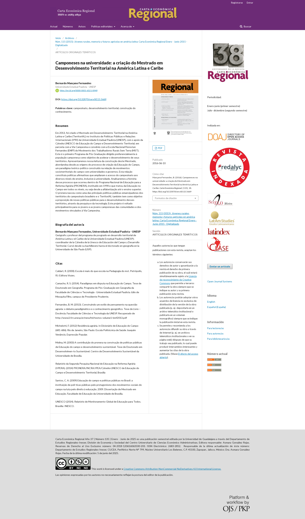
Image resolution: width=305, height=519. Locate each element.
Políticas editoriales (102, 26)
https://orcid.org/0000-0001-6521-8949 (78, 90)
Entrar (250, 2)
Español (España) (216, 306)
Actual (53, 26)
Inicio (58, 38)
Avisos (82, 26)
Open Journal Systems (219, 281)
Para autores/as (215, 333)
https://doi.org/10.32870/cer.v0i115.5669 (83, 99)
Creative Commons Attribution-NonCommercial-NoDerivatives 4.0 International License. (172, 468)
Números (68, 26)
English (211, 301)
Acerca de (126, 26)
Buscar (247, 26)
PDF (159, 148)
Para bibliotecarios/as (218, 338)
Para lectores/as (215, 328)
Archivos (69, 38)
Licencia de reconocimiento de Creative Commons (178, 280)
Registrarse (237, 2)
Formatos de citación (166, 198)
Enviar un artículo (220, 266)
